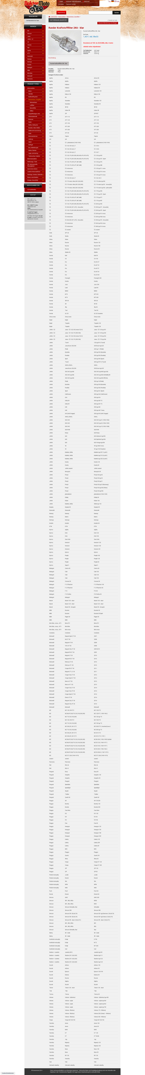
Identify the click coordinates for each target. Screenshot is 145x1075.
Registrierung (61, 12)
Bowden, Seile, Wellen (34, 128)
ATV (28, 53)
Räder (30, 122)
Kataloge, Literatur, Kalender (34, 174)
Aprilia (29, 50)
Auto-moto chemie (32, 169)
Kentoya (29, 62)
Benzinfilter (33, 108)
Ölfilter (31, 111)
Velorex (29, 45)
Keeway (29, 59)
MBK (28, 70)
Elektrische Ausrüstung (34, 130)
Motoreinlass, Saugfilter (34, 99)
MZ (28, 30)
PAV (28, 47)
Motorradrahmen (32, 136)
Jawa (28, 36)
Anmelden (61, 4)
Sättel (29, 142)
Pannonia (30, 79)
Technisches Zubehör (34, 156)
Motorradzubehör (32, 159)
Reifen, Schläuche (33, 125)
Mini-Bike (29, 73)
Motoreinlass (33, 102)
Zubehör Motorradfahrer (33, 171)
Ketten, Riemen (32, 150)
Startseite (54, 16)
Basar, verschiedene (32, 177)
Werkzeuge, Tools (32, 161)
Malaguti (29, 67)
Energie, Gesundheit (32, 180)
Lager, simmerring (33, 153)
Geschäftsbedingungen (73, 1)
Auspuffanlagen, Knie (34, 113)
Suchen (117, 12)
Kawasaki (30, 56)
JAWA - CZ (30, 39)
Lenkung (30, 139)
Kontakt (87, 1)
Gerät (29, 133)
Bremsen (30, 119)
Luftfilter (32, 105)
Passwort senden (71, 4)
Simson (29, 33)
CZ (28, 42)
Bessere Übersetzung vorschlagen (108, 23)
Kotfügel (30, 144)
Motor (30, 91)
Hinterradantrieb (32, 116)
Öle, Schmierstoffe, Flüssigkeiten (32, 165)
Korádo (29, 64)
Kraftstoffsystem (33, 96)
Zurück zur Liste (112, 20)
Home (61, 1)
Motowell (29, 76)
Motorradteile (31, 88)
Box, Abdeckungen (33, 147)
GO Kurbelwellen (31, 189)
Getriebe (30, 94)
